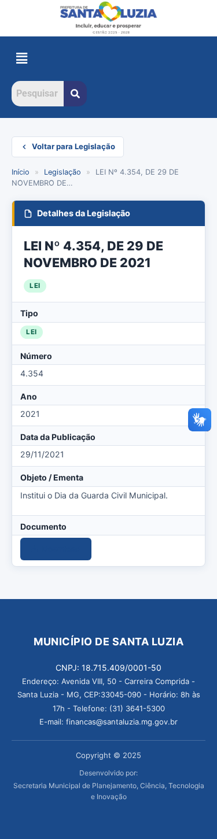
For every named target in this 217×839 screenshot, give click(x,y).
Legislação (62, 172)
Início (21, 172)
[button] (21, 58)
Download (61, 548)
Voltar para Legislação (73, 146)
